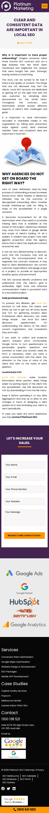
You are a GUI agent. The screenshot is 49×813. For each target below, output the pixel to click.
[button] (24, 809)
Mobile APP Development (15, 676)
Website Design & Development (18, 666)
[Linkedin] (14, 788)
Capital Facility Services (14, 690)
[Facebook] (3, 788)
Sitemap (30, 770)
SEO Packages (9, 671)
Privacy (40, 770)
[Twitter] (8, 788)
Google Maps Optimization (15, 661)
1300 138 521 (10, 719)
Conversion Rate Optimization (17, 657)
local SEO (41, 303)
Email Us (5, 733)
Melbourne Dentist (11, 700)
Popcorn (6, 695)
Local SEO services (14, 377)
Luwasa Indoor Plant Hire (14, 705)
